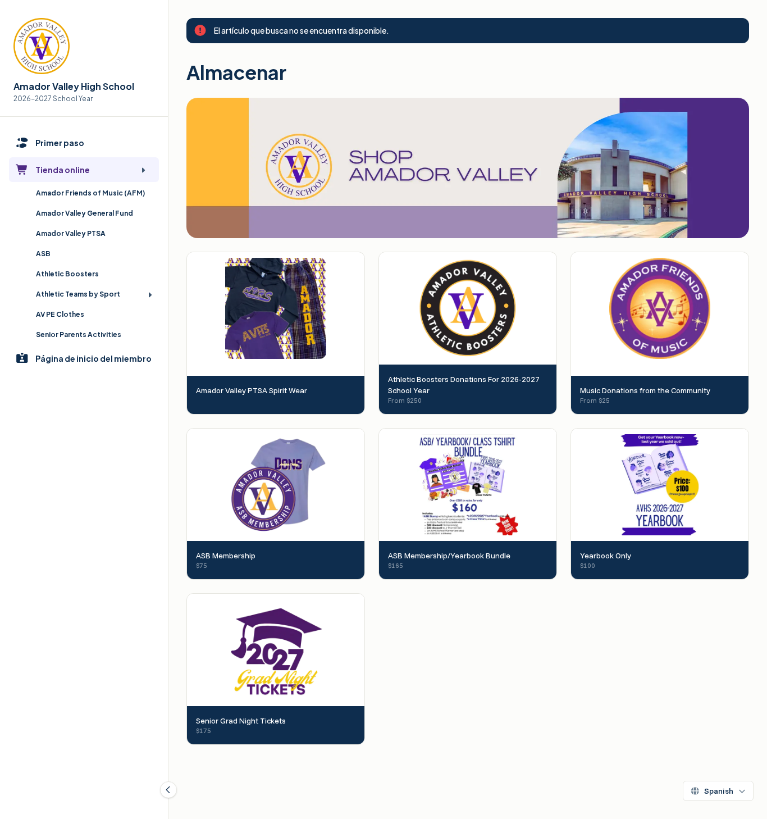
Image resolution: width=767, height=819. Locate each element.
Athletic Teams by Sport (78, 294)
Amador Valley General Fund (84, 213)
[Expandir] (143, 169)
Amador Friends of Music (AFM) (90, 193)
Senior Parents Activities (78, 334)
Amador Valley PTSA (71, 233)
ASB (43, 253)
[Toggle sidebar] (168, 789)
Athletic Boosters (67, 274)
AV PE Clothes (60, 314)
